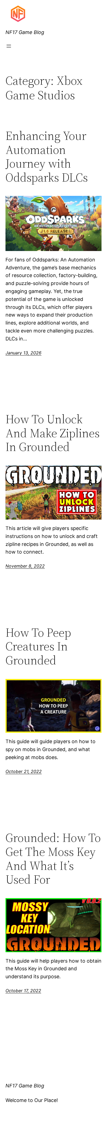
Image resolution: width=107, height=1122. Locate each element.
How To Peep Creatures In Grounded (38, 646)
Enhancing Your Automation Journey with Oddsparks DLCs (46, 156)
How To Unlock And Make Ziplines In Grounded (52, 433)
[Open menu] (8, 46)
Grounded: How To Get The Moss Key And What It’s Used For (53, 858)
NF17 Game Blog (24, 32)
